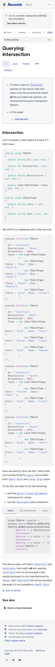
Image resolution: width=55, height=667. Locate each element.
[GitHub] (6, 660)
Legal (7, 653)
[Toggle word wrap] (40, 520)
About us (40, 650)
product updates (34, 633)
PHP (37, 63)
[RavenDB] (14, 4)
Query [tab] (10, 510)
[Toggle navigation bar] (4, 4)
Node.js (8, 70)
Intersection (21, 119)
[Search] (50, 4)
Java (15, 63)
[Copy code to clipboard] (48, 153)
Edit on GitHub (13, 590)
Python (26, 63)
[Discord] (19, 660)
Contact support (35, 626)
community (41, 629)
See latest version (16, 23)
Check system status (14, 640)
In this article (11, 39)
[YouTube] (13, 660)
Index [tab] (45, 510)
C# (5, 63)
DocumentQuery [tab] (28, 510)
